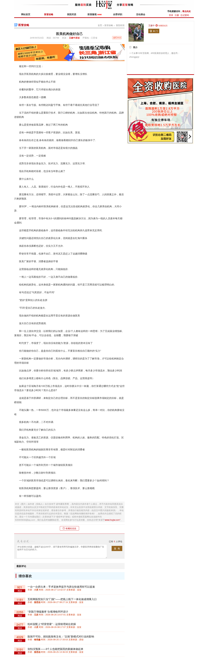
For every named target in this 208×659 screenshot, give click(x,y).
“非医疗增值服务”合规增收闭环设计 (48, 611)
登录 (171, 15)
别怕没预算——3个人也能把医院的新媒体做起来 (55, 649)
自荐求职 (117, 14)
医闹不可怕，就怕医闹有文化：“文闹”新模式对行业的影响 (61, 636)
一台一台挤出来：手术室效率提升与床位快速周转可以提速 (61, 586)
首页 (100, 25)
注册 (177, 15)
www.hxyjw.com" (112, 519)
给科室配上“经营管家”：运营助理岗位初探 (52, 624)
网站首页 (25, 14)
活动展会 (140, 14)
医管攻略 (48, 14)
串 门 (155, 30)
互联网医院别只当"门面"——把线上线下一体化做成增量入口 (62, 599)
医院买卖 (71, 14)
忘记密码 (184, 15)
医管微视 (95, 14)
